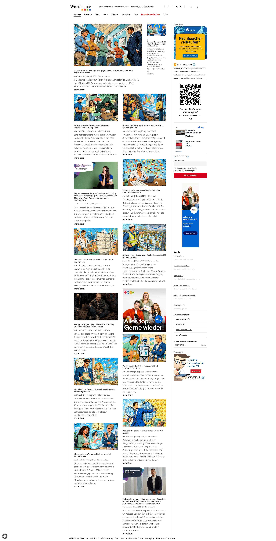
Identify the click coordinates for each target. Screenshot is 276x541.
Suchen (203, 345)
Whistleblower (74, 538)
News (97, 14)
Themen (87, 14)
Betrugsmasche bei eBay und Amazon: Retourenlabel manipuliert (91, 126)
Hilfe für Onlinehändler (88, 538)
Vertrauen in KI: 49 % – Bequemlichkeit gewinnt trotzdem (140, 367)
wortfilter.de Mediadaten (134, 538)
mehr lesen (79, 89)
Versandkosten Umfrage (150, 14)
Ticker (166, 14)
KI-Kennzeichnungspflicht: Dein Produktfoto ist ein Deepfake (156, 43)
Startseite (77, 14)
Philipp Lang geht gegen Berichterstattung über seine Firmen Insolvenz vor (94, 325)
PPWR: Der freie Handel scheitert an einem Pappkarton (93, 260)
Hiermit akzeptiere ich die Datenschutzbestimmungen (185, 170)
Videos (113, 14)
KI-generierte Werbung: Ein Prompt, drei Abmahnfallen (92, 455)
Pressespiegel (149, 538)
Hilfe (104, 14)
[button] (4, 536)
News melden (119, 538)
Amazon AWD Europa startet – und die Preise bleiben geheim (143, 126)
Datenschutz (160, 538)
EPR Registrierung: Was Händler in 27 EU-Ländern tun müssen (141, 191)
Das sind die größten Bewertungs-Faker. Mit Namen (143, 432)
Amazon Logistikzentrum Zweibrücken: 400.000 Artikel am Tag (144, 256)
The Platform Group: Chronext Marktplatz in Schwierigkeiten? (94, 390)
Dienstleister (126, 14)
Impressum (171, 538)
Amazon (80, 204)
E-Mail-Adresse (179, 160)
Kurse (136, 14)
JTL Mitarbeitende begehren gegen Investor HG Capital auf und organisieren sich (103, 71)
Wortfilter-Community (105, 538)
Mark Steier (81, 76)
